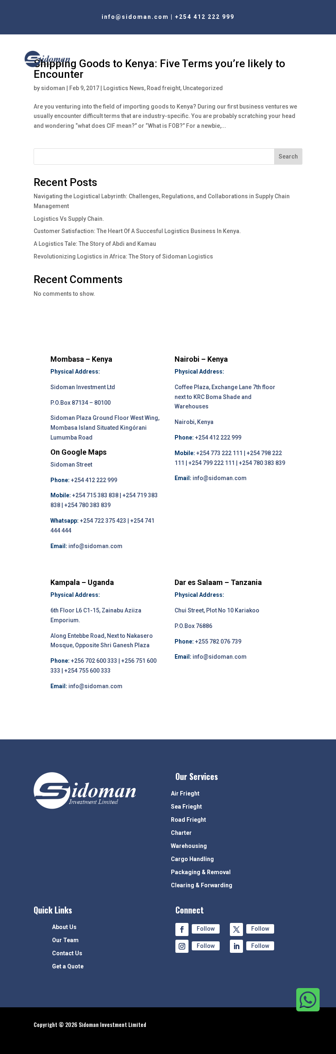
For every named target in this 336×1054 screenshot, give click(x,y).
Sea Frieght (186, 807)
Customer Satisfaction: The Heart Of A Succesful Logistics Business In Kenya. (137, 231)
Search (288, 156)
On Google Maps (78, 452)
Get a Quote (68, 966)
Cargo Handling (192, 859)
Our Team (65, 940)
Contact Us (67, 953)
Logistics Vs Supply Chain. (69, 218)
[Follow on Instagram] (181, 946)
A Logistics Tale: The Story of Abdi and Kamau (95, 243)
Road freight (163, 88)
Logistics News (123, 88)
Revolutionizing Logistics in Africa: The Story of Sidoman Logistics (123, 256)
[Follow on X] (236, 929)
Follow (206, 928)
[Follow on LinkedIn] (236, 946)
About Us (64, 927)
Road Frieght (188, 820)
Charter (181, 833)
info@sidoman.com (135, 17)
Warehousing (189, 846)
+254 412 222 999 (204, 17)
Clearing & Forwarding (201, 885)
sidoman (53, 88)
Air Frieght (185, 794)
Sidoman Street (71, 464)
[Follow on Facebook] (181, 929)
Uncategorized (203, 88)
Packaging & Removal (201, 872)
